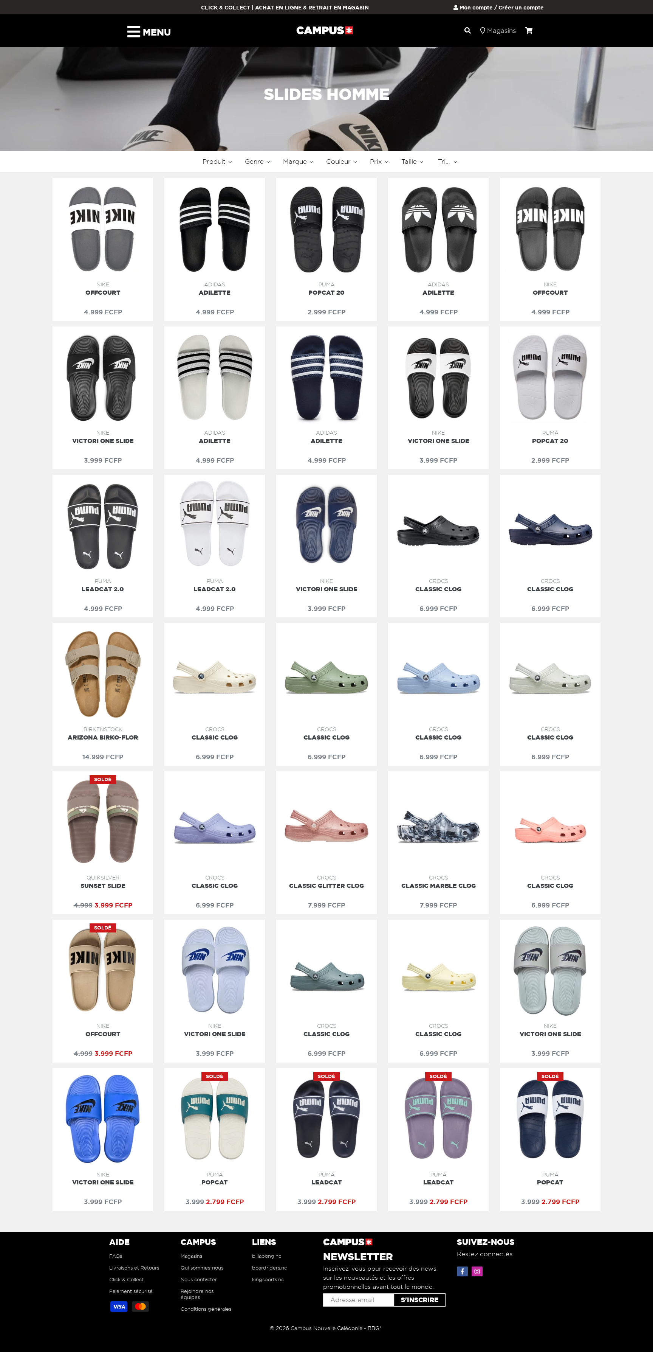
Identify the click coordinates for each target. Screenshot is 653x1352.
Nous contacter (199, 1279)
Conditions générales (206, 1309)
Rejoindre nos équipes (197, 1294)
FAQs (115, 1256)
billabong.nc (266, 1256)
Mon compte (475, 8)
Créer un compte (521, 8)
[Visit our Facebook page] (463, 1270)
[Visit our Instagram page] (478, 1270)
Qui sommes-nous (202, 1267)
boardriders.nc (269, 1267)
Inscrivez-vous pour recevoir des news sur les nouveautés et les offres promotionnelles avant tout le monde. (379, 1277)
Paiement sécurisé (131, 1291)
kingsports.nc (268, 1279)
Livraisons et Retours (134, 1267)
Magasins (191, 1256)
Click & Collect (126, 1279)
